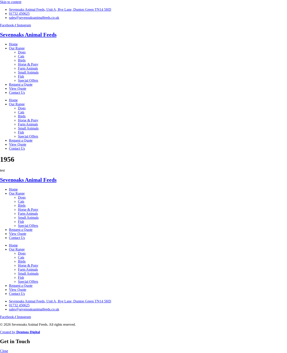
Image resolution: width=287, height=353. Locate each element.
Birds (22, 60)
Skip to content (10, 2)
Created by (20, 332)
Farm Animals (28, 68)
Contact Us (17, 92)
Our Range (17, 48)
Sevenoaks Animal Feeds (28, 35)
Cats (21, 56)
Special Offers (28, 80)
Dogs (22, 52)
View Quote (17, 88)
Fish (21, 76)
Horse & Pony (28, 64)
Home (13, 44)
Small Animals (28, 72)
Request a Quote (21, 84)
